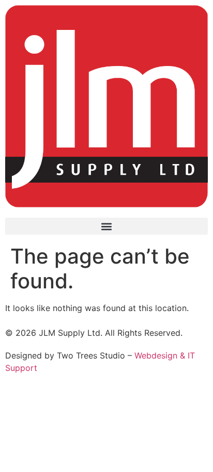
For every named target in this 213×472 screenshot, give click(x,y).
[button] (106, 226)
